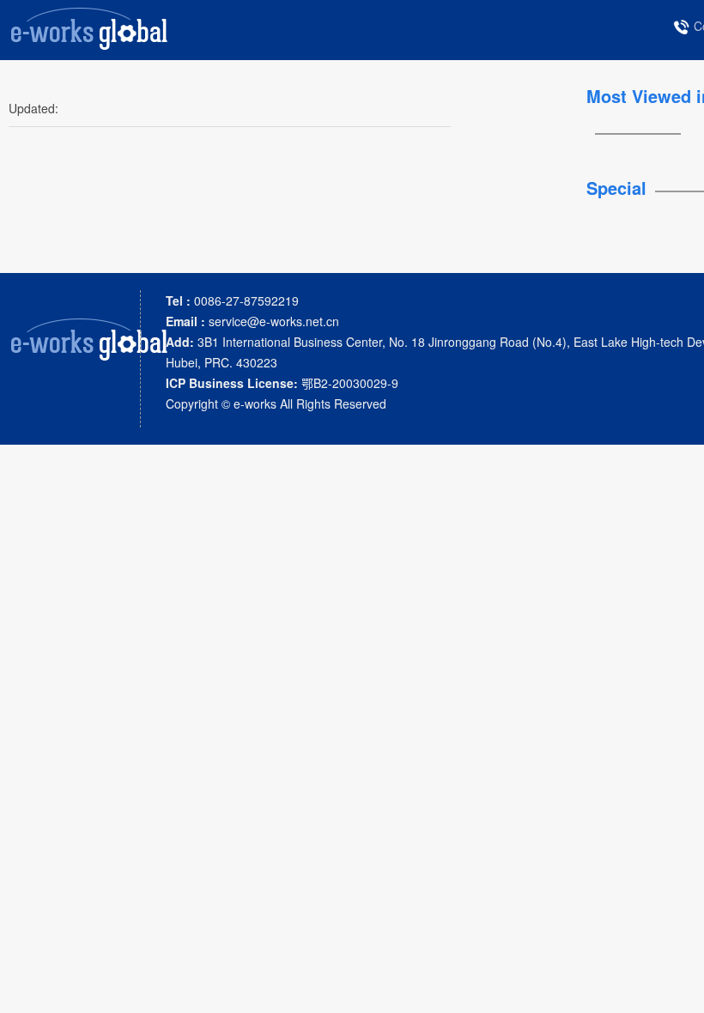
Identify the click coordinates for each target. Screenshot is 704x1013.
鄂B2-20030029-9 (282, 382)
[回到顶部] (681, 990)
